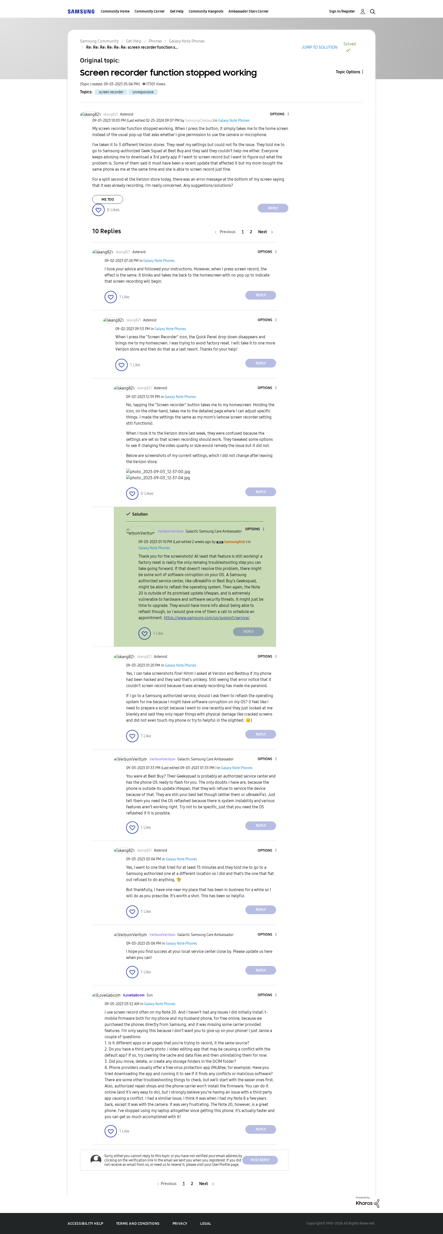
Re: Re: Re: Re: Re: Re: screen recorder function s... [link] (132, 47)
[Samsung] (81, 11)
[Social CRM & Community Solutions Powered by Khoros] (367, 1201)
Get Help (177, 11)
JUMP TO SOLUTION (319, 47)
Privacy (180, 1223)
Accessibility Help (85, 1223)
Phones (155, 41)
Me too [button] (108, 199)
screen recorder (111, 92)
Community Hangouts (206, 11)
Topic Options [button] (348, 71)
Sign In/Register (342, 11)
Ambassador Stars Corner (248, 11)
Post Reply (260, 1160)
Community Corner (150, 11)
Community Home (115, 11)
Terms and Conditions (138, 1223)
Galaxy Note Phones (187, 41)
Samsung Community (99, 41)
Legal (205, 1223)
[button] (280, 114)
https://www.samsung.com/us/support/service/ (207, 617)
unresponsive (143, 92)
